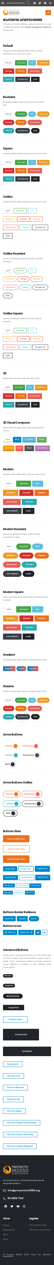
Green (41, 439)
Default (8, 63)
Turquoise (29, 439)
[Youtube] (45, 3)
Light (8, 210)
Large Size (10, 868)
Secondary (35, 71)
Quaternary (23, 79)
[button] (28, 3)
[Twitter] (40, 3)
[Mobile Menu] (48, 12)
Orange (8, 448)
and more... (42, 448)
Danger (8, 71)
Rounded (9, 668)
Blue (17, 439)
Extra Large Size (16, 838)
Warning (43, 63)
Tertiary (8, 79)
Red (19, 448)
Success (21, 63)
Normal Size (10, 877)
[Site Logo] (11, 12)
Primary (21, 71)
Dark (35, 79)
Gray (7, 439)
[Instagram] (50, 3)
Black (29, 448)
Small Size (9, 885)
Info (32, 63)
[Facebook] (34, 3)
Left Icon (11, 932)
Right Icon (25, 932)
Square (33, 668)
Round (21, 668)
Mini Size (8, 892)
